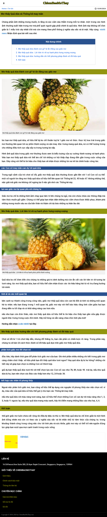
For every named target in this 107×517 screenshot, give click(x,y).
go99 (35, 514)
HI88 (82, 514)
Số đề (5, 507)
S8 (76, 514)
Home (4, 9)
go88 (51, 514)
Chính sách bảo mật (11, 481)
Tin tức (10, 9)
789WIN (72, 514)
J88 (66, 514)
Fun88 (59, 514)
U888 (68, 514)
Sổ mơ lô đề (8, 502)
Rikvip (55, 514)
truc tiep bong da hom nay (95, 514)
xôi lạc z (86, 514)
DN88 (78, 514)
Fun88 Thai (40, 514)
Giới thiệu (7, 476)
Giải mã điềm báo (10, 497)
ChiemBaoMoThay (56, 3)
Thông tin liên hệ (10, 485)
